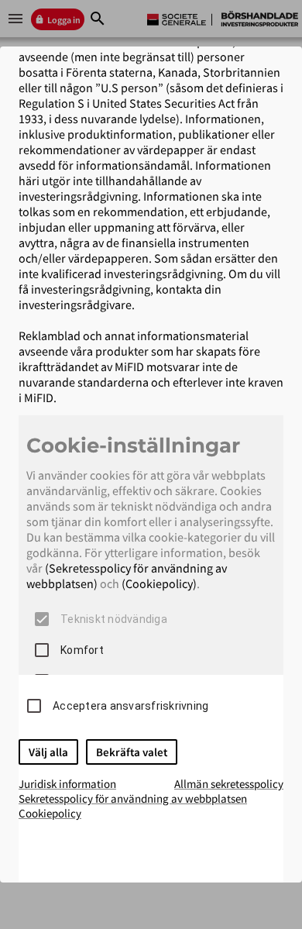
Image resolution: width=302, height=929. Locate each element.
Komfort (82, 650)
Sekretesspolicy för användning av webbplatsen (133, 798)
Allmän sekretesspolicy (228, 783)
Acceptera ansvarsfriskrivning (130, 706)
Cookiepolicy (50, 813)
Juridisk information (67, 783)
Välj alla (48, 752)
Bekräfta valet (131, 752)
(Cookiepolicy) (159, 583)
